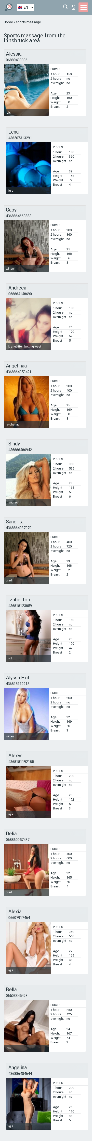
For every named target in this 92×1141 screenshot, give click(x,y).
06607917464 (19, 917)
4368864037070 (18, 528)
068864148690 (20, 294)
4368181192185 (21, 762)
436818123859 (20, 606)
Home (9, 22)
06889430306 (16, 60)
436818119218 (17, 684)
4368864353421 (18, 372)
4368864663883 (18, 216)
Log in (74, 5)
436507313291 (20, 138)
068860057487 (17, 839)
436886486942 (20, 450)
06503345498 (16, 995)
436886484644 (20, 1073)
